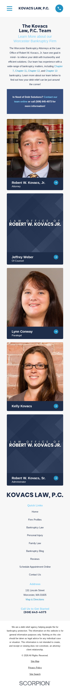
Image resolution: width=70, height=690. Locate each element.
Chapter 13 (51, 70)
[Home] (34, 8)
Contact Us (35, 574)
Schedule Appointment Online (35, 566)
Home (35, 511)
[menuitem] (35, 661)
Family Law (35, 543)
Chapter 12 (34, 70)
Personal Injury (35, 535)
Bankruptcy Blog (35, 551)
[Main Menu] (9, 8)
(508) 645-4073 (35, 612)
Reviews (35, 559)
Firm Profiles (35, 519)
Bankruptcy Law (35, 527)
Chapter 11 (21, 70)
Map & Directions (35, 599)
